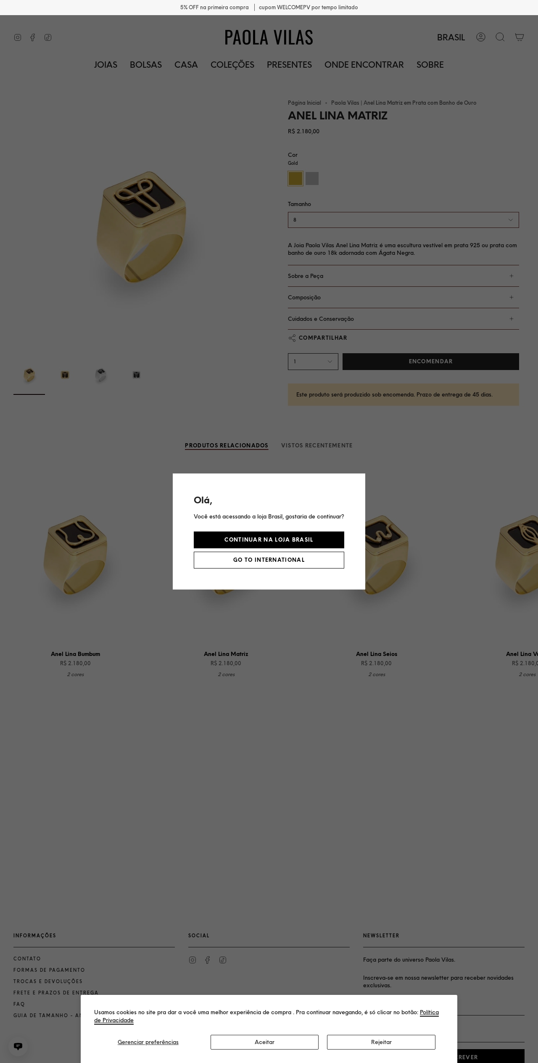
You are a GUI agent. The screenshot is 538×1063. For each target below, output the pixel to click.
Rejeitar (381, 1042)
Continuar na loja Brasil (268, 539)
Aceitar (264, 1042)
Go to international (269, 559)
